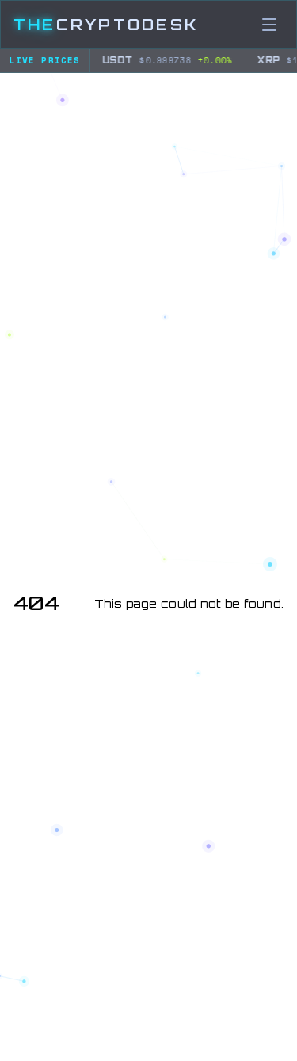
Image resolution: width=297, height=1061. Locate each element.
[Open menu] (269, 24)
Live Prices (45, 60)
